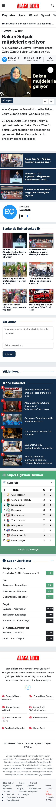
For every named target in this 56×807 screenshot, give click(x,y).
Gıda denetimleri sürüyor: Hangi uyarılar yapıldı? (15, 307)
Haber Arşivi (39, 728)
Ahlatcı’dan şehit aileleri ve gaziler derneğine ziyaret (28, 23)
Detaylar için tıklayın (28, 549)
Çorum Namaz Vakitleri (11, 708)
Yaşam (47, 743)
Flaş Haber (8, 15)
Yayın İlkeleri (12, 800)
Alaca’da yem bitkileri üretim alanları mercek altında (14, 281)
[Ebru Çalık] (10, 212)
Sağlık (20, 789)
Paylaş (9, 100)
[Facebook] (27, 216)
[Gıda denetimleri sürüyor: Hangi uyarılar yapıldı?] (15, 296)
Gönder (9, 354)
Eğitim (28, 747)
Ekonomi (7, 789)
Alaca (22, 15)
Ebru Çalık (25, 210)
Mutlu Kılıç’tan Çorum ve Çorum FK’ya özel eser (40, 307)
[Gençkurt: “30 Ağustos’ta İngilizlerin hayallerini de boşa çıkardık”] (15, 240)
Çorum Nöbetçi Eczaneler (11, 698)
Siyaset (45, 15)
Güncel (33, 15)
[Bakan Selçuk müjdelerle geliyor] (28, 80)
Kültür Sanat (35, 789)
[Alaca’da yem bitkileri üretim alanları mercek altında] (15, 269)
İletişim (10, 795)
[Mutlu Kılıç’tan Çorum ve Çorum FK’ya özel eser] (41, 296)
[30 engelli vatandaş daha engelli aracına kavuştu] (41, 269)
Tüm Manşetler (40, 717)
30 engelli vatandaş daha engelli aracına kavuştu (40, 281)
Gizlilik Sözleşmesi (28, 792)
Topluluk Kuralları (15, 797)
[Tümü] (52, 371)
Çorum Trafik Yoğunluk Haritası (37, 708)
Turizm (6, 792)
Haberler (6, 31)
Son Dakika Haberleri (15, 728)
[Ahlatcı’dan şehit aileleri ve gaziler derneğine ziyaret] (41, 240)
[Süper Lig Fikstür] (52, 561)
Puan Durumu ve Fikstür (11, 719)
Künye (25, 795)
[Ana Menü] (3, 5)
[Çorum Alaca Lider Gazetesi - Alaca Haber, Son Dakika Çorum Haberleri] (28, 5)
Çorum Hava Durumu (43, 696)
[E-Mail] (21, 216)
